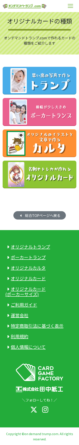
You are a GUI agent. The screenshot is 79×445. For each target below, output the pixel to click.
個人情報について (28, 347)
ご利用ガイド (24, 305)
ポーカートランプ (28, 257)
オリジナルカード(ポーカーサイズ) (25, 291)
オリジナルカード (28, 278)
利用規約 (19, 336)
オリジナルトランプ (30, 246)
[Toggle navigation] (70, 6)
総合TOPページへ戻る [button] (41, 215)
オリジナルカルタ (28, 268)
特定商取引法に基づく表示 (37, 326)
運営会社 (19, 315)
